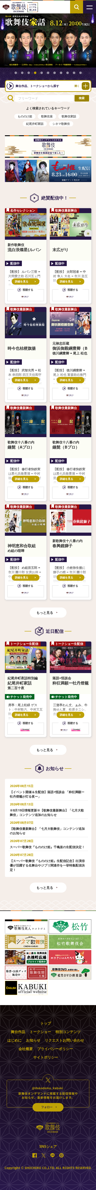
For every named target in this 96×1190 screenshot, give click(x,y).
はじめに (14, 1040)
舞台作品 (18, 1031)
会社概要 (26, 1048)
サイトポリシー (45, 1057)
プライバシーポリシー (55, 1048)
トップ (45, 1023)
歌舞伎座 (47, 116)
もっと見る (44, 612)
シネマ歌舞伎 (61, 124)
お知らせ (33, 1040)
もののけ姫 (25, 116)
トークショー (40, 1031)
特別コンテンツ (68, 1031)
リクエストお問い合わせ (64, 1040)
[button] (16, 73)
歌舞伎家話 (69, 116)
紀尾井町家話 (35, 124)
